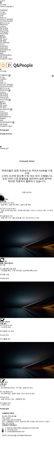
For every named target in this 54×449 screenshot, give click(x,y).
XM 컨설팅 (3, 57)
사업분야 (3, 14)
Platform (3, 52)
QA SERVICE (4, 43)
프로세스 (3, 26)
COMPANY (4, 10)
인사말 (2, 12)
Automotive (4, 46)
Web (1, 53)
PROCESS (4, 25)
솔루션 (2, 35)
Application (4, 48)
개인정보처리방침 (6, 21)
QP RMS (3, 41)
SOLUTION (4, 34)
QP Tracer (3, 39)
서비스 (2, 44)
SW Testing (4, 28)
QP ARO (3, 37)
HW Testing (4, 30)
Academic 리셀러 (6, 59)
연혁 (1, 16)
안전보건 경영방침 (6, 19)
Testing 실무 (4, 32)
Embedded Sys (5, 50)
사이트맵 (3, 5)
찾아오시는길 (4, 23)
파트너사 (3, 17)
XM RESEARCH (6, 55)
